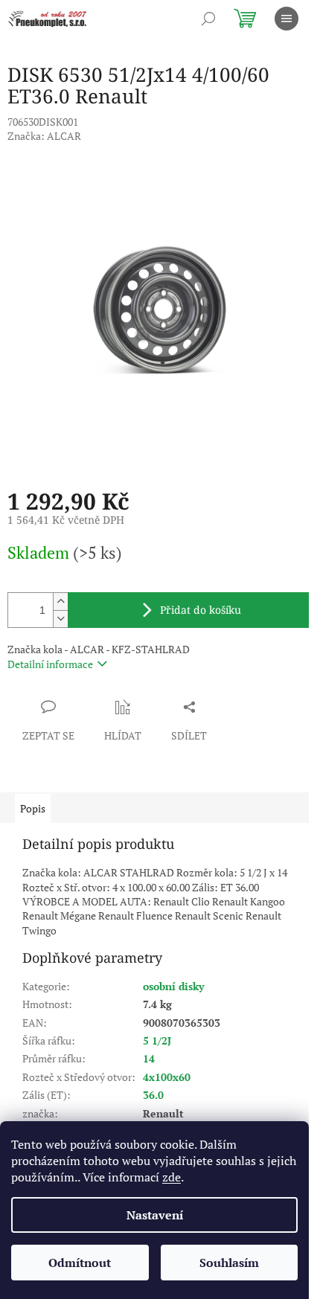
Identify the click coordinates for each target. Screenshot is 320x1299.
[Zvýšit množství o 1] (60, 601)
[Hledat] (208, 18)
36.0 (153, 1095)
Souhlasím (229, 1262)
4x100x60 (167, 1077)
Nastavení (155, 1215)
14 (149, 1058)
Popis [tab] (32, 808)
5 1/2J (157, 1040)
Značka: (44, 136)
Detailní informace (50, 664)
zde (171, 1177)
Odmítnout (79, 1262)
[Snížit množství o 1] (60, 618)
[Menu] (286, 18)
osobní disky (173, 986)
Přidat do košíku (200, 610)
